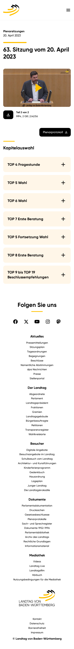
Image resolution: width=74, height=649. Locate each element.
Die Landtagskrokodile (37, 490)
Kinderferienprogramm (37, 467)
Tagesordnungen (37, 351)
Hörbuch (37, 574)
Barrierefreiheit (37, 627)
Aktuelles (37, 336)
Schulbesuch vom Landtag (37, 458)
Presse (37, 373)
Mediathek (37, 555)
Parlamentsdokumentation (37, 505)
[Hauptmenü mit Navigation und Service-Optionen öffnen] (68, 10)
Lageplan (37, 481)
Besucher (37, 444)
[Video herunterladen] (8, 114)
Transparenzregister (37, 429)
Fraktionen (37, 407)
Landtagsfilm (37, 570)
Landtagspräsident (37, 402)
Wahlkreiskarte (37, 434)
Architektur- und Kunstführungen (37, 463)
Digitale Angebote (37, 449)
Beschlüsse (37, 360)
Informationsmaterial (37, 545)
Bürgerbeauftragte (37, 420)
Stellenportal (37, 378)
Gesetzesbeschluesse (37, 514)
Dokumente (37, 499)
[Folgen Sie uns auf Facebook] (15, 322)
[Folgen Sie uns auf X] (26, 322)
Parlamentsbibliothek (37, 532)
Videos (37, 561)
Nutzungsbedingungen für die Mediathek (37, 579)
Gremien (37, 411)
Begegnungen (37, 355)
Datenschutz (37, 623)
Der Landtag (37, 388)
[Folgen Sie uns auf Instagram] (48, 322)
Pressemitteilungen (37, 342)
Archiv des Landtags (37, 536)
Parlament (37, 398)
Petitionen (37, 425)
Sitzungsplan (37, 346)
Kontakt (37, 618)
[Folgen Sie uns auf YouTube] (37, 322)
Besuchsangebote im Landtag (37, 454)
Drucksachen (37, 510)
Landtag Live (37, 565)
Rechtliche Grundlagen (37, 541)
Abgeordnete (37, 393)
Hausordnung (37, 476)
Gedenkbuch (37, 472)
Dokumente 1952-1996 (37, 527)
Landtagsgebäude (37, 416)
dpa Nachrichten (37, 369)
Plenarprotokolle (37, 519)
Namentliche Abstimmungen (37, 364)
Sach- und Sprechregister (37, 523)
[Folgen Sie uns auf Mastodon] (59, 322)
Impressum (37, 632)
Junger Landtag (37, 485)
